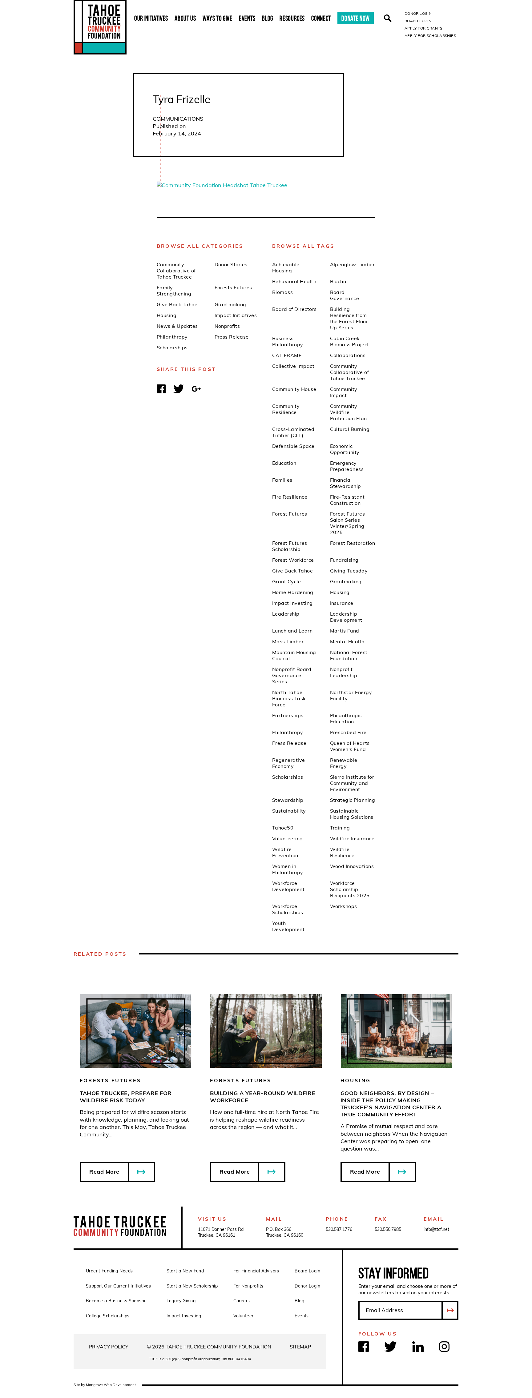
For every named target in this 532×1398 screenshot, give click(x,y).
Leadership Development (346, 617)
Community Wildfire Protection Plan (348, 412)
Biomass (282, 292)
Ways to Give (217, 18)
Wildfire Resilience (342, 852)
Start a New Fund (185, 1271)
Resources (292, 18)
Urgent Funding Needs (109, 1271)
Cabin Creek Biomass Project (349, 341)
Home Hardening (292, 592)
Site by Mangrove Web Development (105, 1384)
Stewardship (287, 800)
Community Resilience (286, 409)
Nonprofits (227, 326)
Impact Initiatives (236, 315)
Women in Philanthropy (287, 869)
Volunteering (287, 838)
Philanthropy (172, 337)
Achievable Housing (286, 267)
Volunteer (243, 1316)
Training (340, 828)
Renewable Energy (343, 763)
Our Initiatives (151, 18)
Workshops (343, 906)
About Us (185, 18)
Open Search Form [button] (388, 18)
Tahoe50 (282, 828)
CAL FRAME (286, 355)
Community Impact (343, 392)
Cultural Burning (350, 429)
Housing (166, 315)
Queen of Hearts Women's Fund (350, 746)
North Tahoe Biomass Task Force (289, 698)
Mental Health (347, 641)
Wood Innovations (352, 866)
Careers (241, 1301)
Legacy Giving (181, 1301)
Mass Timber (288, 641)
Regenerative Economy (288, 763)
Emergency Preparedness (347, 466)
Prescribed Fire (348, 732)
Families (282, 480)
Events (247, 18)
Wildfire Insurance (352, 838)
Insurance (341, 603)
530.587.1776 (339, 1229)
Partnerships (288, 715)
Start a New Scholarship (192, 1286)
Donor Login (418, 13)
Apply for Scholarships (430, 35)
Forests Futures (233, 287)
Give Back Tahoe (177, 304)
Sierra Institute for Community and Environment (352, 783)
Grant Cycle (286, 581)
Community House (294, 389)
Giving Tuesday (349, 571)
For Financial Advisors (256, 1271)
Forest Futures (289, 514)
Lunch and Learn (292, 631)
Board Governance (344, 295)
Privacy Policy (108, 1347)
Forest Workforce (293, 560)
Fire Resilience (289, 497)
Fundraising (344, 560)
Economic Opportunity (345, 449)
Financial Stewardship (345, 483)
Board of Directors (294, 309)
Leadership (286, 614)
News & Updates (177, 326)
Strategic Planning (352, 800)
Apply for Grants (423, 28)
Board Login (418, 20)
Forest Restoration (352, 543)
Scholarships (172, 347)
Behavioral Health (294, 281)
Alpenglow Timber (352, 264)
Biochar (339, 281)
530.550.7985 (388, 1229)
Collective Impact (293, 366)
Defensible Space (293, 446)
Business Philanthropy (287, 341)
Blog (267, 18)
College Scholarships (107, 1316)
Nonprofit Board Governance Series (291, 675)
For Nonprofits (248, 1286)
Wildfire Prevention (285, 852)
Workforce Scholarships (287, 909)
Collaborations (348, 355)
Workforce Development (288, 886)
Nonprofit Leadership (343, 672)
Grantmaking (230, 304)
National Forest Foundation (349, 655)
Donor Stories (231, 264)
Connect (321, 18)
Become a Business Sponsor (116, 1301)
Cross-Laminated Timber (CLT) (293, 432)
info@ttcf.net (436, 1229)
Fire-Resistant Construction (347, 500)
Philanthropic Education (346, 718)
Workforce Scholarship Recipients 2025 (350, 889)
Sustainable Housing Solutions (351, 814)
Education (284, 463)
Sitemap (300, 1347)
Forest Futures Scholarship (289, 546)
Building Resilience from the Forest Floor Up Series (349, 318)
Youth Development (288, 926)
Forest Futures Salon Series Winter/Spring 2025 (347, 523)
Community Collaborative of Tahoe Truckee (176, 270)
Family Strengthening (174, 290)
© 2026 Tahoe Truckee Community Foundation (209, 1347)
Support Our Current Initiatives (118, 1286)
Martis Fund (344, 631)
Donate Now (355, 18)
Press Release (232, 337)
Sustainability (289, 811)
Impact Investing (292, 603)
